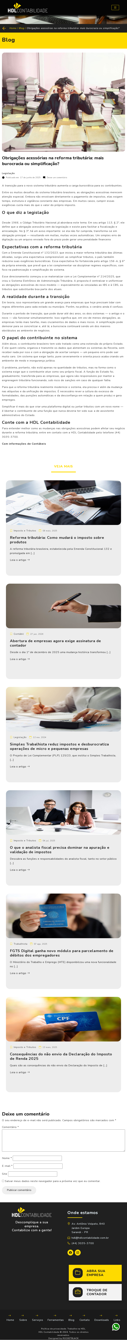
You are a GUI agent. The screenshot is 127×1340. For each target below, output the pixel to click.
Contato (85, 1320)
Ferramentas (55, 1320)
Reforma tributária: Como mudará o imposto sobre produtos (57, 540)
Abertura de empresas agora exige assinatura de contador (55, 643)
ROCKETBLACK (71, 1338)
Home (10, 1320)
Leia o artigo (18, 560)
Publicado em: (23, 177)
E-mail (7, 1166)
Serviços (37, 1320)
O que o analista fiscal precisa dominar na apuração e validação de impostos (59, 850)
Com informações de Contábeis (24, 444)
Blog (71, 1320)
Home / (14, 28)
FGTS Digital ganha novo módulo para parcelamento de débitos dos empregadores (61, 953)
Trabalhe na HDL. (76, 1328)
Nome (7, 1158)
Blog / (23, 28)
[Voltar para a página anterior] (4, 28)
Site (4, 1174)
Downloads (101, 1320)
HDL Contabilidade (49, 1332)
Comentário (10, 1127)
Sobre (23, 1320)
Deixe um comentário (57, 177)
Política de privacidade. (54, 1328)
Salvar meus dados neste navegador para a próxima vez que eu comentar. (53, 1181)
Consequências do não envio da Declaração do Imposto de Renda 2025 (61, 1056)
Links (117, 1320)
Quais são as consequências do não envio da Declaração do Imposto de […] (58, 1065)
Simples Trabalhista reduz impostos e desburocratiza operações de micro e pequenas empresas (59, 746)
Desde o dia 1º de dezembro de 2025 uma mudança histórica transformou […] (60, 652)
